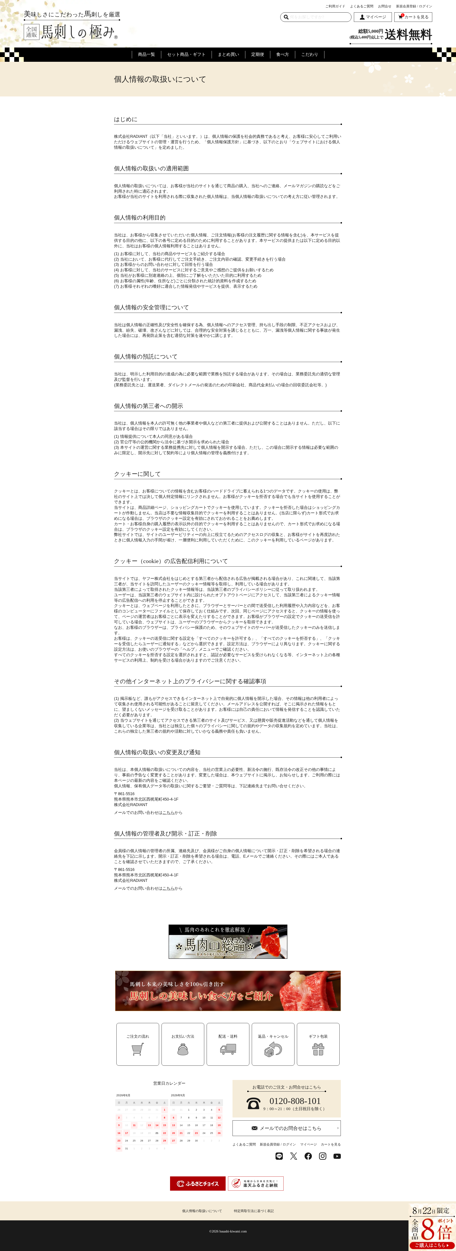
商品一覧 (146, 54)
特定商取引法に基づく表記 (254, 1211)
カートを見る (415, 16)
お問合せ (384, 6)
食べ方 (282, 54)
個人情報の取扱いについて (202, 1211)
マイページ (376, 17)
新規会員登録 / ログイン (414, 6)
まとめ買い (228, 54)
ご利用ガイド (335, 6)
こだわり (309, 54)
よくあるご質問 (361, 6)
